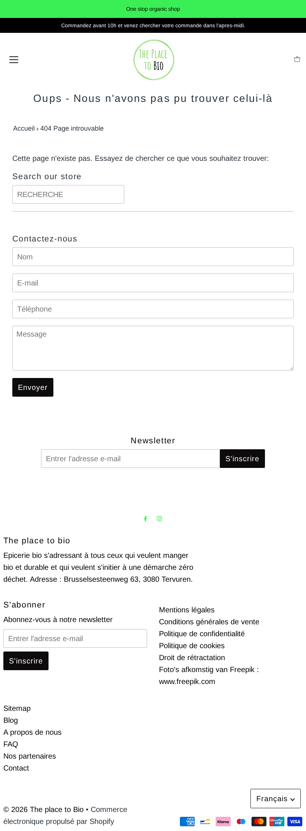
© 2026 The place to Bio (43, 809)
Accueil (24, 128)
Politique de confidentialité (202, 634)
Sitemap (17, 708)
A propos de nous (32, 732)
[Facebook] (145, 519)
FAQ (10, 744)
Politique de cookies (192, 645)
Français (273, 798)
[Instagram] (159, 519)
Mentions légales (187, 610)
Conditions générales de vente (209, 622)
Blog (10, 720)
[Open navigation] (14, 59)
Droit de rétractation (192, 657)
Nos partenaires (29, 756)
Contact (16, 768)
